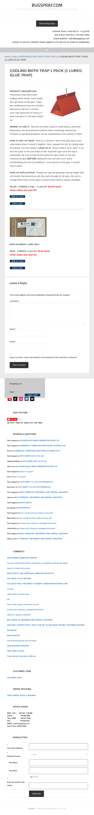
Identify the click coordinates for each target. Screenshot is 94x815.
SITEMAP (31, 809)
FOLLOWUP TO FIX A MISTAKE (19, 578)
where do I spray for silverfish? (19, 615)
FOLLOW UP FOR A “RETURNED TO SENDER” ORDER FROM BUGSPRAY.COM (37, 584)
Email (13, 342)
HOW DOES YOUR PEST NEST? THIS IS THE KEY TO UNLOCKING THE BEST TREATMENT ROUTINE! (45, 625)
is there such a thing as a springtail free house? (38, 523)
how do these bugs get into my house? (22, 641)
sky (8, 599)
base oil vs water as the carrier (18, 568)
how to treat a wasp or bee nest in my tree (23, 604)
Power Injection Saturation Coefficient (21, 656)
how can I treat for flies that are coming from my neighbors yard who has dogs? (37, 563)
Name (13, 329)
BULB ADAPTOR (13, 635)
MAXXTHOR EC (26, 503)
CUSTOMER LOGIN (14, 678)
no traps (10, 589)
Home (7, 57)
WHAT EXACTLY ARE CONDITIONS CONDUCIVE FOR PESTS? (30, 573)
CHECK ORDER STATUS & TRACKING (21, 695)
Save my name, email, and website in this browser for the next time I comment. (43, 357)
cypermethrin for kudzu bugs (18, 594)
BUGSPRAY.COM (47, 5)
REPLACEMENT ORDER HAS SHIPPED (22, 558)
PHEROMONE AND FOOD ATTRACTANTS (38, 57)
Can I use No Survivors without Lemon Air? (36, 513)
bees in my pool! (26, 472)
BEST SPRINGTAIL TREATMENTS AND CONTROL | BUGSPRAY (44, 492)
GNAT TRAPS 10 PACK (15, 651)
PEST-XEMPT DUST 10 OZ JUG (32, 456)
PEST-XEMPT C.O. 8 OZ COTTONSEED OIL (36, 482)
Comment (14, 301)
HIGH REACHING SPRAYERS (18, 646)
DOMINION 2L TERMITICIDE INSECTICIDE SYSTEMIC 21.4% (43, 446)
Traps (14, 57)
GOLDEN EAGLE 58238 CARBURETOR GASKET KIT (39, 440)
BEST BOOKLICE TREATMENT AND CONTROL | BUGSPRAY (30, 620)
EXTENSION (11, 630)
